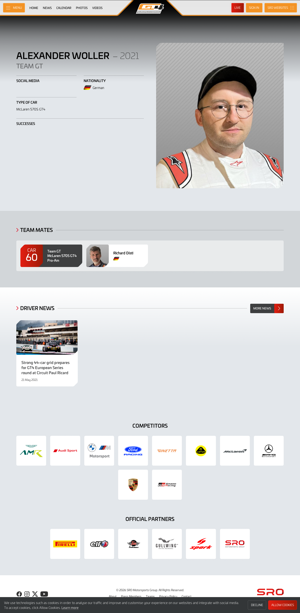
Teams (150, 596)
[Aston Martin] (31, 451)
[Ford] (133, 451)
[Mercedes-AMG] (269, 451)
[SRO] (235, 544)
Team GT (29, 65)
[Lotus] (201, 451)
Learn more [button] (70, 607)
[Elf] (99, 544)
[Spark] (201, 544)
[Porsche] (133, 485)
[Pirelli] (65, 544)
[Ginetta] (167, 451)
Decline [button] (257, 605)
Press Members (131, 596)
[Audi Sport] (65, 451)
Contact (186, 596)
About (113, 596)
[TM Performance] (133, 544)
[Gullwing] (167, 544)
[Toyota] (167, 485)
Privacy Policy (168, 596)
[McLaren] (235, 451)
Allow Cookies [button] (282, 605)
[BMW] (99, 451)
